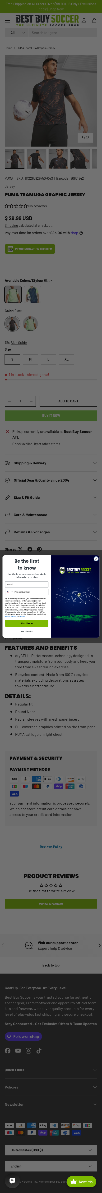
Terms (22, 616)
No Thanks (26, 631)
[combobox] (9, 592)
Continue (27, 623)
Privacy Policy (11, 616)
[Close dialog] (96, 559)
